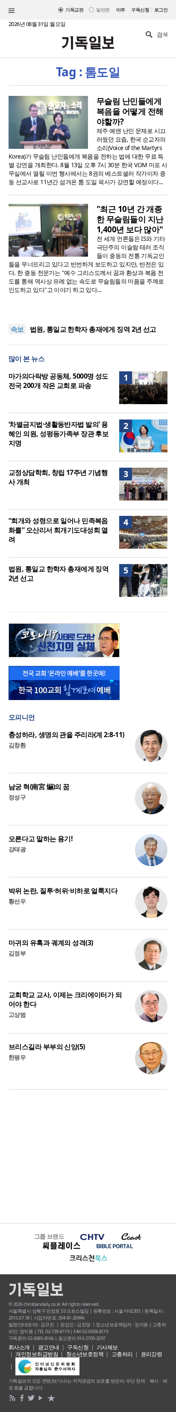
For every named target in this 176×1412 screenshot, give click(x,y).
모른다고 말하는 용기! (41, 838)
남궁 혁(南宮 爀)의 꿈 (39, 786)
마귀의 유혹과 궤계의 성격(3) (51, 942)
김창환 (17, 745)
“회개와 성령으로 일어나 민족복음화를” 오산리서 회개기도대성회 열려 (58, 530)
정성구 (17, 797)
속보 (17, 329)
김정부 (17, 953)
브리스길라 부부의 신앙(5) (47, 1046)
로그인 (160, 9)
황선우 (17, 901)
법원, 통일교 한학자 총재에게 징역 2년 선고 (93, 329)
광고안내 (48, 1347)
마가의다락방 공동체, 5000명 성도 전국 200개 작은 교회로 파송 (59, 380)
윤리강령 (151, 1354)
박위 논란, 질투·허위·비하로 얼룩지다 (63, 890)
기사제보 (107, 1347)
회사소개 (19, 1347)
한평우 (17, 1057)
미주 (120, 9)
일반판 (102, 9)
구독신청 (140, 9)
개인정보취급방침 (36, 1354)
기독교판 (74, 9)
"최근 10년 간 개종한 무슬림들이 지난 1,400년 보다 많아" (130, 219)
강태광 (17, 849)
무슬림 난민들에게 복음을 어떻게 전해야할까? (130, 111)
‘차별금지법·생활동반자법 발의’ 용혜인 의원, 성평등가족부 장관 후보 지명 (59, 434)
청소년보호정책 (84, 1354)
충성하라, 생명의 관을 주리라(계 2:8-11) (66, 734)
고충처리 (122, 1354)
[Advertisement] (88, 1155)
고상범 (17, 1014)
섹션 (12, 10)
